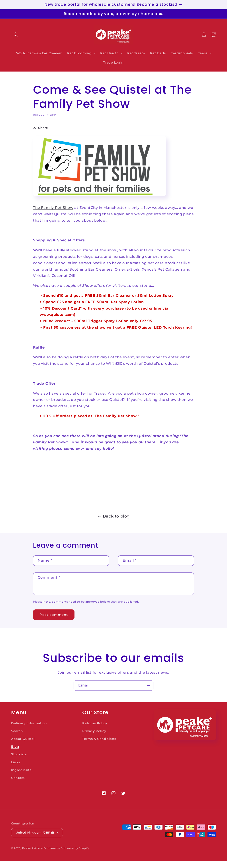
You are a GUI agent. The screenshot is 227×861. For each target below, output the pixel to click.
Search (17, 731)
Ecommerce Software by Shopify (66, 848)
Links (15, 762)
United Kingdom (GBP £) (35, 832)
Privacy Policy (94, 731)
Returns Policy (94, 723)
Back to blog (116, 516)
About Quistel (23, 739)
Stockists (19, 754)
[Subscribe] (148, 685)
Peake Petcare (32, 848)
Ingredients (21, 770)
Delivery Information (29, 723)
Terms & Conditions (99, 739)
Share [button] (43, 128)
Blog (15, 747)
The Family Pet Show (53, 208)
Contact (18, 778)
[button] (16, 34)
